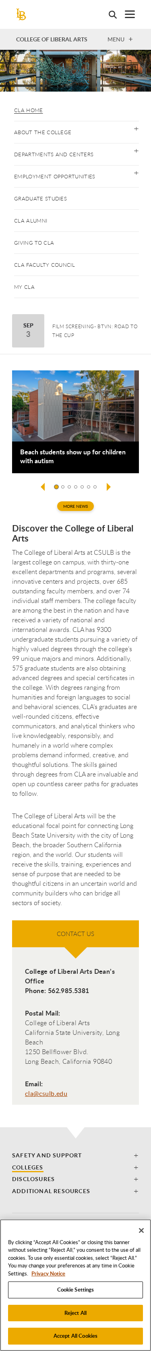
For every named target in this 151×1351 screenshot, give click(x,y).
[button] (136, 128)
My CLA (24, 286)
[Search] (109, 14)
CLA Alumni (30, 220)
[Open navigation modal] (126, 14)
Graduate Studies (40, 198)
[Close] (141, 1230)
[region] (75, 1285)
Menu (116, 39)
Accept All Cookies (75, 1335)
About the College (42, 132)
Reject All (75, 1312)
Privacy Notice (48, 1273)
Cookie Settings (75, 1289)
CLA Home (28, 110)
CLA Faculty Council (44, 264)
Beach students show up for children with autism (73, 456)
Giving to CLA (34, 242)
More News (75, 506)
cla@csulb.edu (46, 1093)
